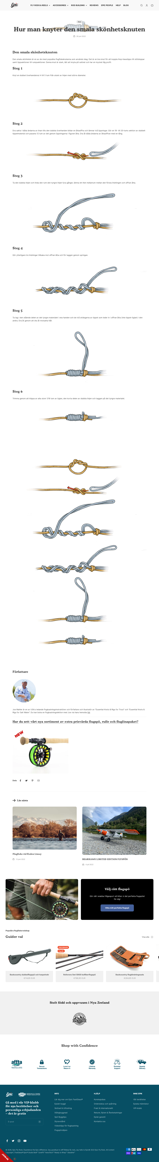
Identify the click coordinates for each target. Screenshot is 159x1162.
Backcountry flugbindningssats (130, 974)
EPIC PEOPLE (107, 5)
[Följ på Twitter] (13, 1140)
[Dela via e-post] (38, 780)
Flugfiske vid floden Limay (27, 854)
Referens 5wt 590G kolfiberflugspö (79, 974)
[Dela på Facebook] (20, 780)
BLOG (126, 5)
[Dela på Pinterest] (32, 780)
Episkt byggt (60, 1104)
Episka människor (141, 1104)
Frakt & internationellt (103, 1108)
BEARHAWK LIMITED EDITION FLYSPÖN (105, 859)
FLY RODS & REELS (39, 5)
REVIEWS (94, 5)
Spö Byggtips (60, 1117)
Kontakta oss (99, 1121)
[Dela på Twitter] (26, 780)
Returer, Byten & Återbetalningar (108, 1112)
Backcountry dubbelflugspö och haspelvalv (29, 974)
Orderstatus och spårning (105, 1104)
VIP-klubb (137, 1108)
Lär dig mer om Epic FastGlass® (68, 1099)
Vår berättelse (139, 1099)
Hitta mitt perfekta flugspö (117, 908)
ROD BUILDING (78, 5)
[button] (7, 1155)
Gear (79, 22)
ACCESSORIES (59, 5)
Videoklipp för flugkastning (66, 1126)
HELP (118, 5)
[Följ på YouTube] (25, 1140)
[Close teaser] (15, 1159)
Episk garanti (99, 1117)
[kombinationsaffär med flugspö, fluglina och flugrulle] (79, 751)
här (88, 712)
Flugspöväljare (60, 1130)
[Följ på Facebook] (7, 1140)
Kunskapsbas (99, 1099)
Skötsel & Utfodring (63, 1108)
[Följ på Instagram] (19, 1140)
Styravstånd (59, 1121)
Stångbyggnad (60, 1112)
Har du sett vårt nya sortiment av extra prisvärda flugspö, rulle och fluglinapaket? (75, 721)
